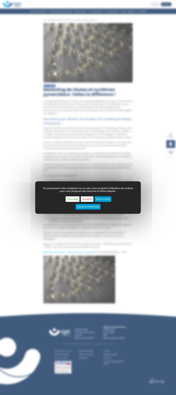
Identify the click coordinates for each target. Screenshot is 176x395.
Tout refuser (87, 199)
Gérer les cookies (103, 199)
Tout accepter (72, 199)
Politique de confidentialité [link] (88, 207)
